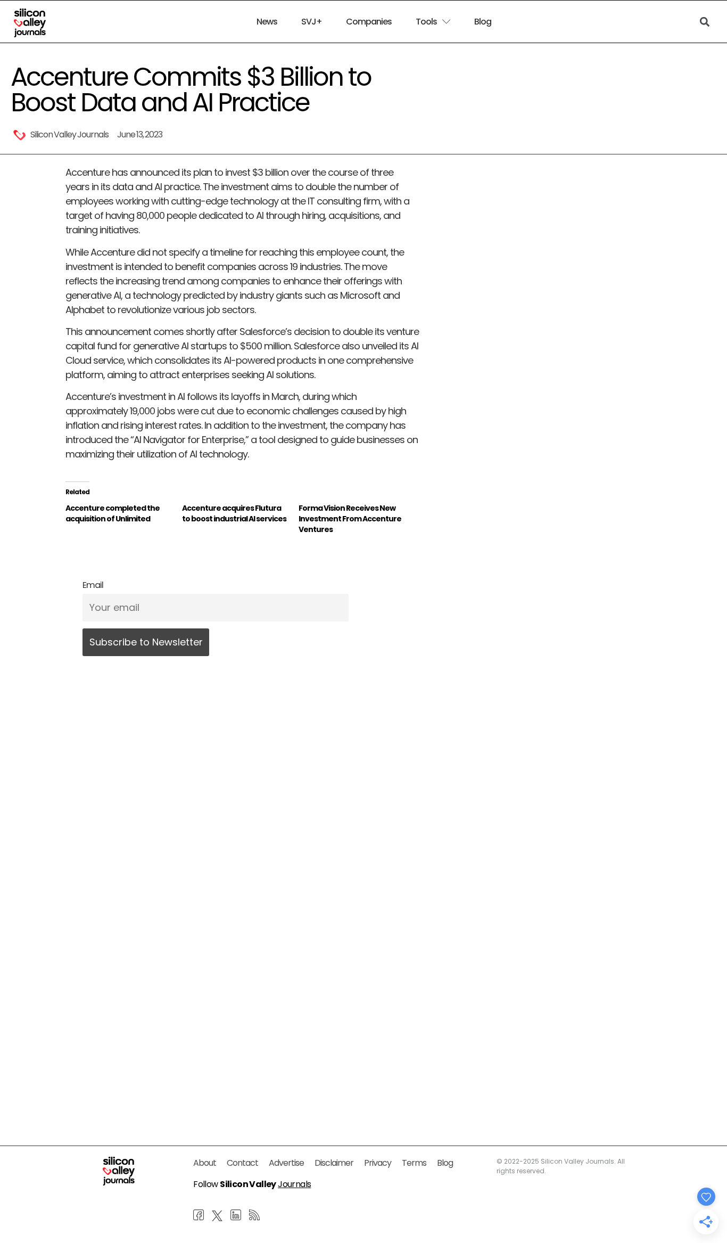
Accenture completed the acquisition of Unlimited (112, 513)
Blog (482, 22)
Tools (426, 22)
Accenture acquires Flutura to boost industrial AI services (234, 513)
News (267, 22)
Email (92, 585)
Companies (369, 22)
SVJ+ (311, 22)
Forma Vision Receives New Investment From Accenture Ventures (350, 519)
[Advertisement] (242, 1007)
